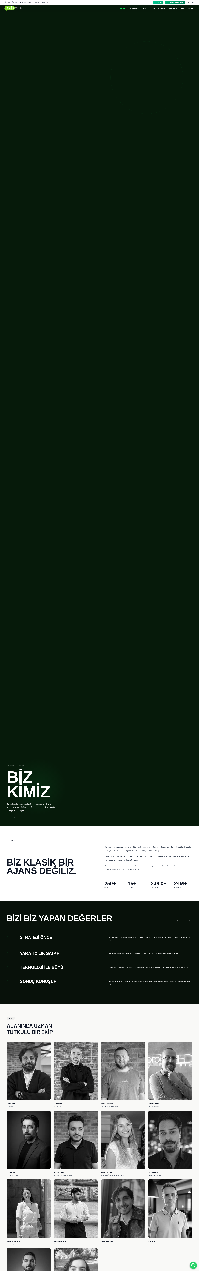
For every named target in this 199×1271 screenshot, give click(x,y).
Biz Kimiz (123, 8)
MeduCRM (158, 2)
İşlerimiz (146, 8)
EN (193, 2)
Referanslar (173, 8)
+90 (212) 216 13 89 (26, 2)
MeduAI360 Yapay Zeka (174, 2)
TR (189, 2)
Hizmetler (134, 8)
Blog (182, 8)
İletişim (190, 8)
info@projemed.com (42, 2)
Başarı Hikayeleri (159, 8)
